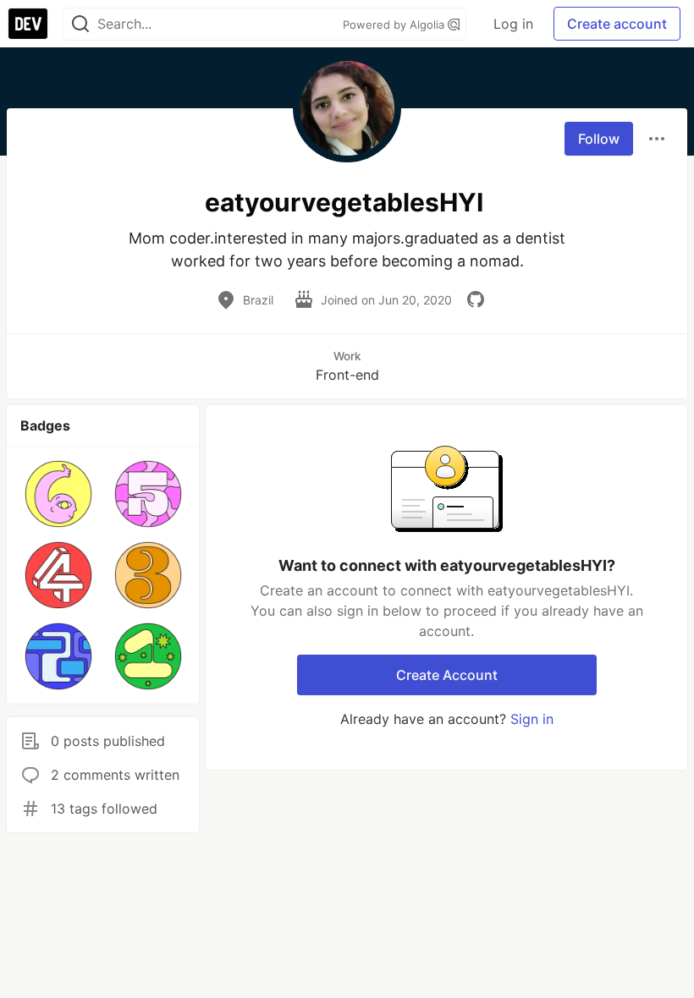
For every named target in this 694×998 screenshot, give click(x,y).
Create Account (447, 674)
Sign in (532, 718)
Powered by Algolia (395, 24)
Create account (617, 23)
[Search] (80, 24)
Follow (599, 138)
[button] (58, 494)
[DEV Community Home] (28, 24)
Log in (513, 23)
